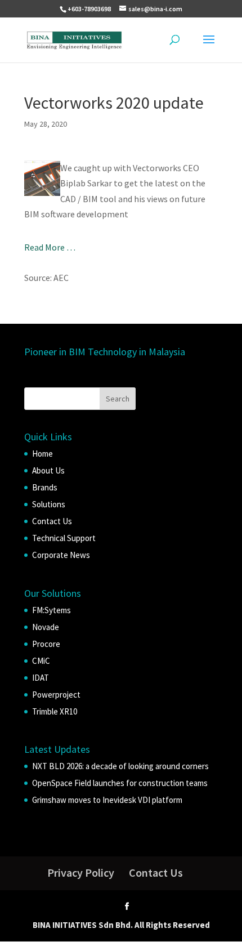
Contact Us (52, 521)
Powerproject (56, 694)
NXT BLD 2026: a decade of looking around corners (120, 766)
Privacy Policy (80, 872)
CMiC (41, 660)
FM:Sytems (51, 610)
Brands (44, 487)
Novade (45, 627)
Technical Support (64, 538)
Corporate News (61, 555)
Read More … (49, 247)
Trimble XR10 (54, 711)
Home (42, 453)
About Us (48, 470)
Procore (46, 644)
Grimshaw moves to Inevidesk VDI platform (107, 799)
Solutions (48, 504)
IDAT (40, 677)
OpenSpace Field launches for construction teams (120, 783)
